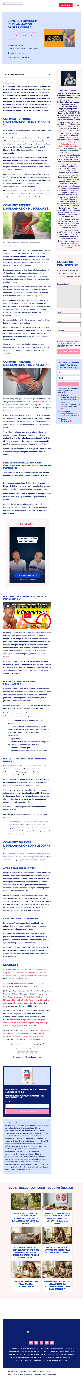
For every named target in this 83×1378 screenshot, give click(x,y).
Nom (59, 312)
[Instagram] (36, 1343)
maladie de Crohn (19, 411)
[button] (49, 74)
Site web (60, 330)
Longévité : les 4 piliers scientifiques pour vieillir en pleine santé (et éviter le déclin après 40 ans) (25, 1218)
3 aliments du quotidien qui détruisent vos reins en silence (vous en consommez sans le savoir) (57, 1218)
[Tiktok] (52, 1343)
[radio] (19, 1052)
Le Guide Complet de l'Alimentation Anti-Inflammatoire (69, 144)
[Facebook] (41, 1343)
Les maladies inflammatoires (26, 33)
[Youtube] (31, 1343)
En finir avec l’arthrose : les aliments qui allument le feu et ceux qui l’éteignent (57, 1285)
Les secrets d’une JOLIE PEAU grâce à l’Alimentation (26, 1284)
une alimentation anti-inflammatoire (25, 197)
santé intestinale (41, 402)
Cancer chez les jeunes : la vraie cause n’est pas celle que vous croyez (57, 1250)
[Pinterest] (47, 1343)
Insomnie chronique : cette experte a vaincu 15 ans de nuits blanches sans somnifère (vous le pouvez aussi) (25, 1252)
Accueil (10, 33)
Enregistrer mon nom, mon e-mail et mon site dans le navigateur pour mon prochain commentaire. (68, 344)
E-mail (60, 321)
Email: (7, 1102)
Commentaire (63, 284)
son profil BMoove (72, 246)
